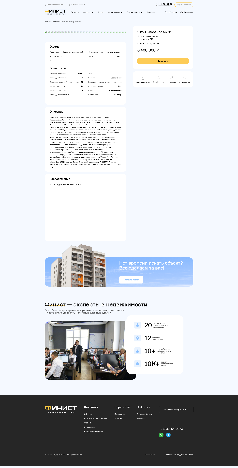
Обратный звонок (184, 5)
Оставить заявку (131, 280)
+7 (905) (163, 4)
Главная (48, 22)
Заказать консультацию (176, 409)
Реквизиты (150, 455)
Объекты (55, 22)
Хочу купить (163, 61)
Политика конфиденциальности (179, 455)
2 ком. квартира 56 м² (70, 21)
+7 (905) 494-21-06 (171, 428)
